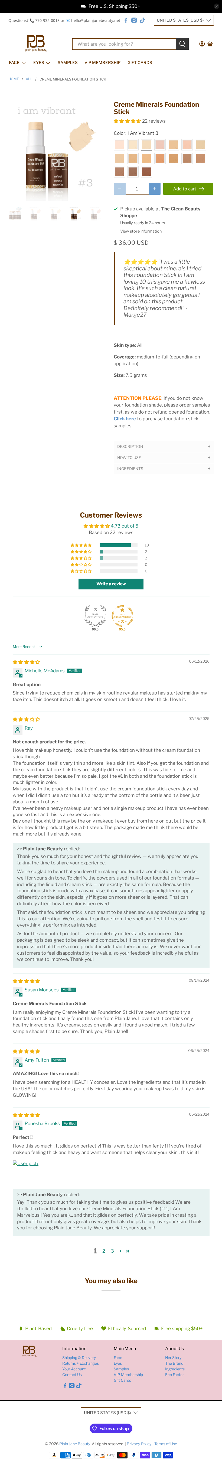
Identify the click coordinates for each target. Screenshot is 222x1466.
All (29, 79)
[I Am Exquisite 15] (146, 171)
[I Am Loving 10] (173, 158)
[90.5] (95, 616)
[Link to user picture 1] (26, 1173)
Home (13, 79)
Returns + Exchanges (80, 1363)
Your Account (74, 1369)
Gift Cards (140, 62)
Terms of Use (165, 1443)
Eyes (38, 62)
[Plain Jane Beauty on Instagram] (134, 20)
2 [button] (103, 1251)
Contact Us (72, 1374)
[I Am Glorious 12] (200, 158)
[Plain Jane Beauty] (36, 44)
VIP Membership (102, 62)
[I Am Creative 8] (146, 158)
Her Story (173, 1357)
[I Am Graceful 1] (119, 144)
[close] (216, 6)
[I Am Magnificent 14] (133, 171)
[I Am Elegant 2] (133, 144)
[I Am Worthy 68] (200, 144)
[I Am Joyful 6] (187, 144)
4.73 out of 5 (124, 526)
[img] (26, 662)
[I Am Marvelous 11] (187, 158)
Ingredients (175, 1369)
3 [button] (112, 1251)
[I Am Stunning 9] (160, 158)
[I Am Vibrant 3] (146, 144)
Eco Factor (174, 1374)
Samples (68, 62)
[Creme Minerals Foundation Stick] (58, 151)
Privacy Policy (139, 1443)
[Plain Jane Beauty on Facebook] (126, 20)
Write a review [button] (111, 583)
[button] (127, 121)
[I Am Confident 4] (160, 144)
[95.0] (122, 616)
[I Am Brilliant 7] (119, 158)
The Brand (174, 1363)
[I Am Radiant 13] (119, 171)
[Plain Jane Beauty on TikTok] (142, 20)
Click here (125, 418)
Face (14, 62)
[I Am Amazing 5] (173, 144)
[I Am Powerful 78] (133, 158)
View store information (141, 231)
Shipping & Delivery (79, 1357)
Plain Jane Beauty (74, 1443)
